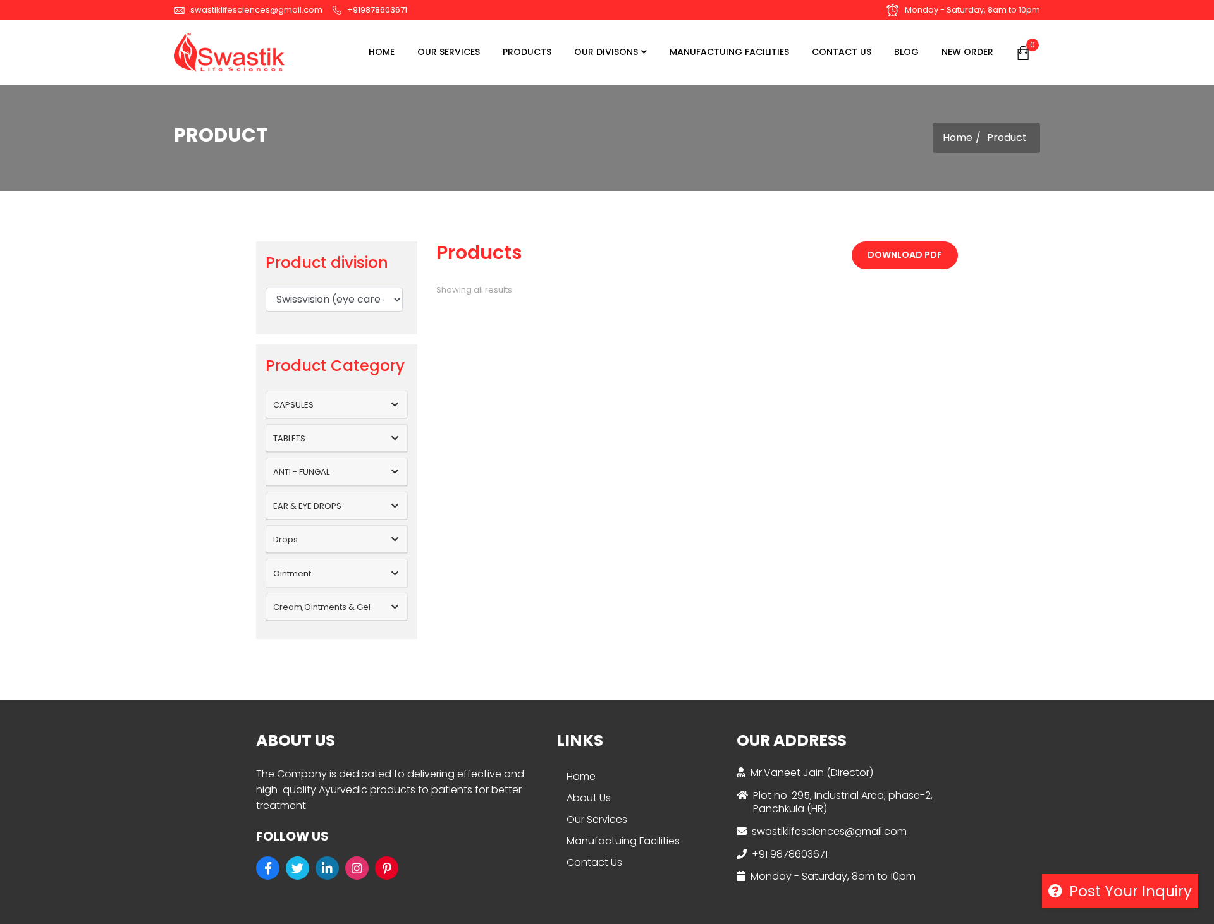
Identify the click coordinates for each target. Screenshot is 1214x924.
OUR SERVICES (448, 52)
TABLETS (289, 438)
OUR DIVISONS (606, 52)
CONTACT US (841, 52)
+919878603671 (376, 10)
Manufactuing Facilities (623, 841)
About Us (589, 798)
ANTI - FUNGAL (301, 472)
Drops (285, 539)
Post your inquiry (1128, 891)
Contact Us (594, 862)
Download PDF (905, 254)
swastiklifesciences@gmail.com (255, 10)
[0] (1023, 52)
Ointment (292, 574)
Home (382, 52)
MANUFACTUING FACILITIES (729, 52)
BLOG (906, 52)
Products (527, 52)
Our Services (597, 819)
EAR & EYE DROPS (307, 506)
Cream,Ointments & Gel (322, 607)
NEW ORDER (967, 52)
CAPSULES (293, 405)
